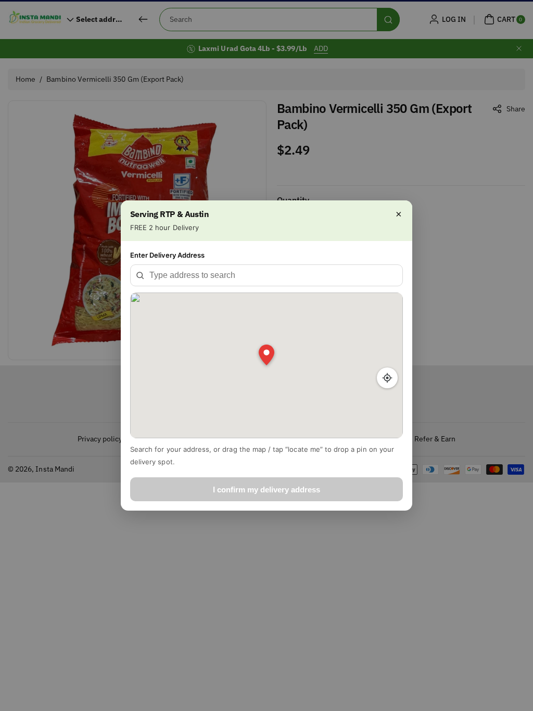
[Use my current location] (387, 377)
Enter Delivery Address (167, 255)
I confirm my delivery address (266, 489)
